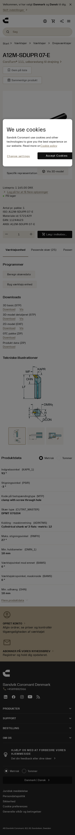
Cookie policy (48, 146)
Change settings (18, 156)
